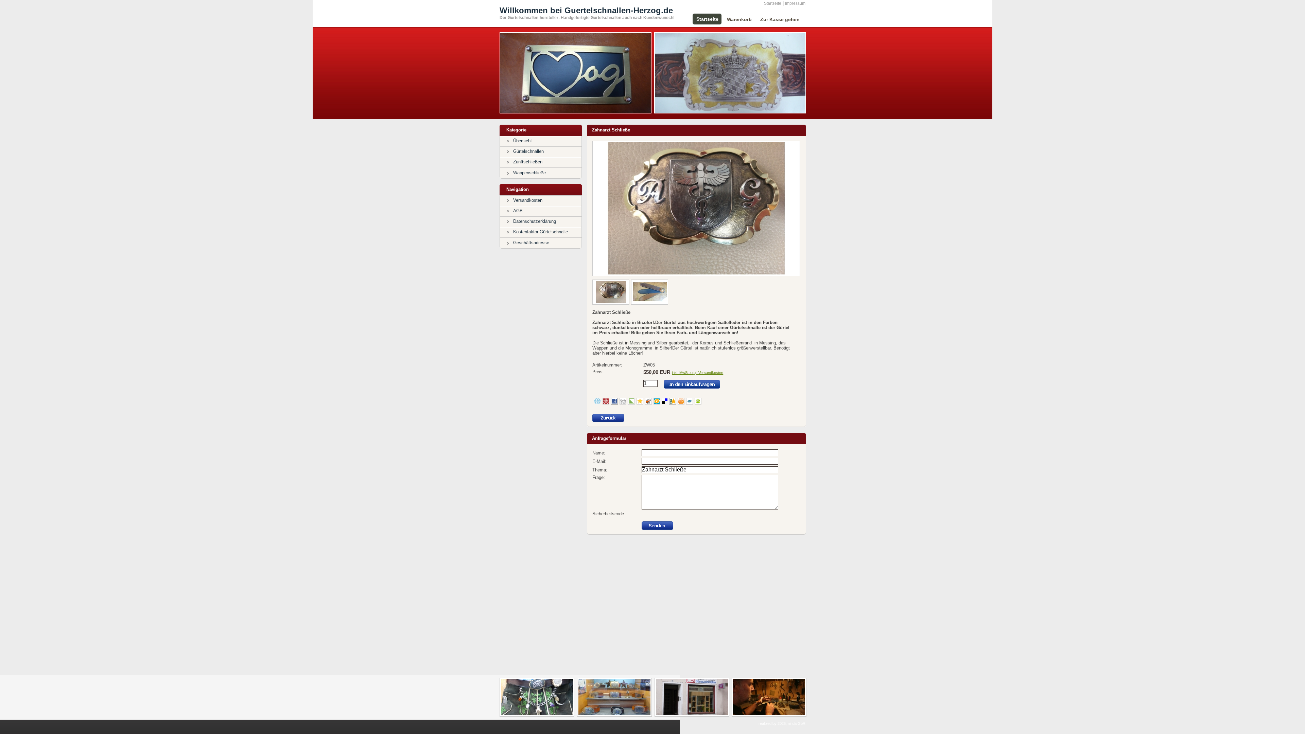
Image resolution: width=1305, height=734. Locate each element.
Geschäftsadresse (531, 242)
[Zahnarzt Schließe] (696, 273)
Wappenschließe (529, 172)
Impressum (795, 3)
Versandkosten (527, 200)
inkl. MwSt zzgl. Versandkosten (697, 373)
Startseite (772, 3)
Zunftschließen (527, 161)
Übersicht (522, 140)
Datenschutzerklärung (534, 221)
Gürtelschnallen (528, 151)
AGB (518, 210)
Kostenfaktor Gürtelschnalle (540, 231)
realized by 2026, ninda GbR (782, 723)
